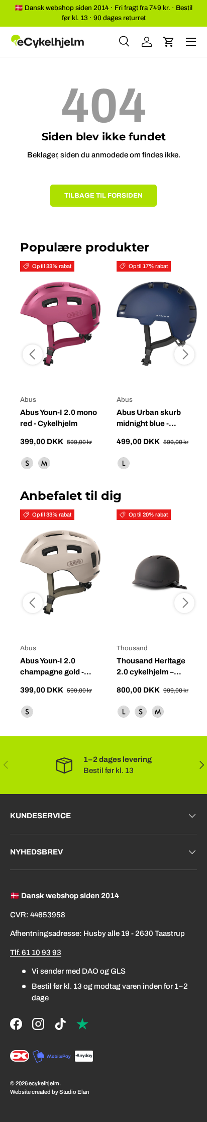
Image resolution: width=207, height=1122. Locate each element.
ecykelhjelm (44, 1083)
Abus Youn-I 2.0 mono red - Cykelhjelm (58, 418)
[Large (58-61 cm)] (124, 463)
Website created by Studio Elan (49, 1092)
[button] (169, 42)
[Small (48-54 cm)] (27, 463)
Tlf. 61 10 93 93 (35, 952)
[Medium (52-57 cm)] (44, 463)
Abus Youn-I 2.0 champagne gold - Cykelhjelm (52, 672)
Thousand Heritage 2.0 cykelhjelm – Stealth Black (151, 672)
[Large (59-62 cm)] (124, 712)
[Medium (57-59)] (158, 712)
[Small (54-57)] (141, 712)
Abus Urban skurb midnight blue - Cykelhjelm (149, 423)
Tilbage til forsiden (103, 195)
